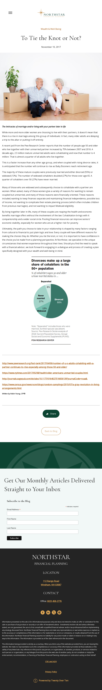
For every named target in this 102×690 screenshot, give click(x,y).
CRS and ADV (51, 661)
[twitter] (54, 612)
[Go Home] (51, 12)
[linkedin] (48, 612)
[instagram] (59, 612)
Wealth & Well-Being (51, 29)
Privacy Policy (51, 671)
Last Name (11, 528)
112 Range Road (51, 581)
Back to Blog (51, 431)
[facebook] (43, 612)
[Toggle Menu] (10, 13)
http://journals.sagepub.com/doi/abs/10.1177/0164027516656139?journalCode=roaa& (45, 378)
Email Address (13, 509)
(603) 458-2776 (54, 601)
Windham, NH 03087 (51, 584)
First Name (11, 519)
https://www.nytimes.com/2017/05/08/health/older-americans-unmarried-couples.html (45, 372)
